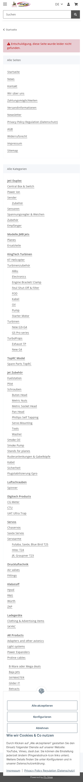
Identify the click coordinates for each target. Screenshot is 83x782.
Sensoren (13, 209)
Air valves (13, 570)
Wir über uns (15, 93)
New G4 (17, 349)
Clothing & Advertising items (25, 621)
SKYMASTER (16, 677)
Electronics (19, 276)
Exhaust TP (19, 344)
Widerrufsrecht (17, 136)
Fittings (12, 575)
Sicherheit (13, 468)
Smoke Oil (13, 440)
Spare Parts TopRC (19, 364)
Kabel (15, 299)
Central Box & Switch (20, 186)
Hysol (10, 590)
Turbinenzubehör (18, 265)
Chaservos (14, 527)
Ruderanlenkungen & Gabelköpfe (28, 456)
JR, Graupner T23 (23, 555)
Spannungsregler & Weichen (25, 214)
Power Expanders (18, 652)
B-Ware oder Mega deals (25, 666)
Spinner (12, 487)
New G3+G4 (19, 327)
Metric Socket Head (24, 406)
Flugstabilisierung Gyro (22, 473)
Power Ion (13, 192)
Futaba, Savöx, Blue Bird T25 (30, 544)
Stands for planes (18, 451)
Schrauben (14, 389)
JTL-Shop (48, 777)
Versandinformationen (21, 107)
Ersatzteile (14, 245)
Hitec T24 (18, 550)
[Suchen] (75, 14)
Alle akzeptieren (42, 705)
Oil (14, 304)
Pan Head (18, 412)
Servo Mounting (22, 423)
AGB (10, 129)
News (10, 79)
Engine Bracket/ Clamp (26, 282)
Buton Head (19, 395)
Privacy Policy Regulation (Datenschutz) (49, 770)
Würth (11, 601)
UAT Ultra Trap (16, 513)
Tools (15, 428)
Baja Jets (14, 672)
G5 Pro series (20, 332)
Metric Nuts (19, 400)
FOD (14, 293)
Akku (15, 271)
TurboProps (14, 338)
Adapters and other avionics (25, 641)
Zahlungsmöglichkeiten (22, 100)
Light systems (16, 646)
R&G (10, 595)
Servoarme (14, 539)
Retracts (14, 689)
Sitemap (12, 150)
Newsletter (14, 115)
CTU (10, 507)
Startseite (13, 72)
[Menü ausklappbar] (5, 2)
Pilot (10, 383)
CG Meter (13, 502)
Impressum (13, 770)
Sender (12, 197)
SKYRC (11, 626)
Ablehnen (42, 728)
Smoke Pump (15, 445)
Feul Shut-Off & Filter (25, 288)
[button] (68, 4)
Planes (11, 240)
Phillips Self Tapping (25, 417)
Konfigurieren (42, 716)
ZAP (9, 606)
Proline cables (16, 657)
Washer (17, 434)
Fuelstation (14, 378)
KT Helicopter (16, 260)
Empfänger (14, 225)
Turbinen (13, 321)
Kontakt (12, 86)
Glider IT (14, 683)
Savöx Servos (15, 533)
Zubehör (17, 203)
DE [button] (57, 4)
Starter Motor (20, 316)
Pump (15, 310)
